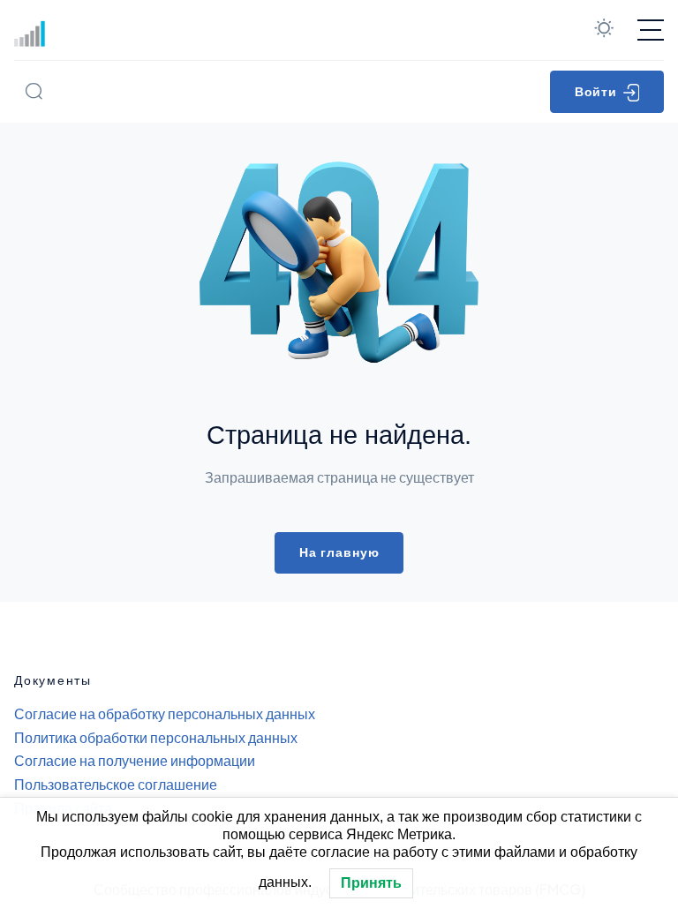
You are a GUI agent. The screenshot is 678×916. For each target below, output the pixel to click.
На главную (339, 552)
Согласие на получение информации (134, 760)
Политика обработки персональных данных (156, 737)
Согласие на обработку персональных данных (164, 713)
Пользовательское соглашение (115, 784)
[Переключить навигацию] (650, 30)
